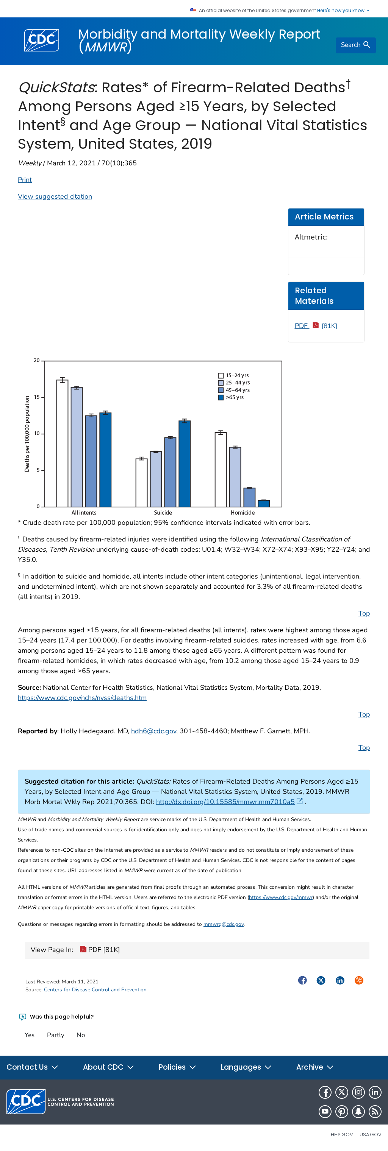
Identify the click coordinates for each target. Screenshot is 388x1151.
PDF (316, 325)
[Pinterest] (341, 1111)
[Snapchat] (358, 1111)
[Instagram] (358, 1092)
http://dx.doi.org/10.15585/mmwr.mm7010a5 (225, 801)
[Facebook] (325, 1092)
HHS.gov (342, 1134)
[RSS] (375, 1111)
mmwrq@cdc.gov (223, 924)
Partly (55, 1035)
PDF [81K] (103, 949)
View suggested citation (55, 196)
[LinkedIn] (375, 1092)
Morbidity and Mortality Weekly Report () (199, 40)
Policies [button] (173, 1067)
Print (25, 179)
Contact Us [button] (28, 1067)
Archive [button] (310, 1067)
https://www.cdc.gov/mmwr (281, 897)
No (81, 1035)
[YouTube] (325, 1111)
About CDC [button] (104, 1067)
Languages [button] (242, 1067)
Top (364, 613)
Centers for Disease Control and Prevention (95, 989)
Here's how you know (341, 10)
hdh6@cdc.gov (153, 731)
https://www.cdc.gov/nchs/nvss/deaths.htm (82, 697)
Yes (29, 1035)
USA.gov (371, 1134)
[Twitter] (341, 1092)
